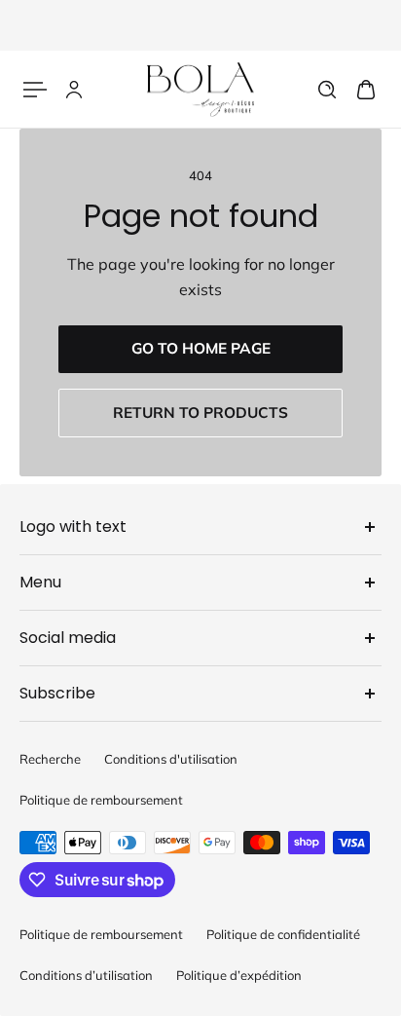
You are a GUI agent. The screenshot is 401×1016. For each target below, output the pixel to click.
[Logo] (200, 89)
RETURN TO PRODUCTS (200, 412)
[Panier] (365, 89)
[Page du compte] (74, 89)
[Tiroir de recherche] (327, 89)
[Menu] (35, 89)
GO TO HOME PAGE (201, 348)
